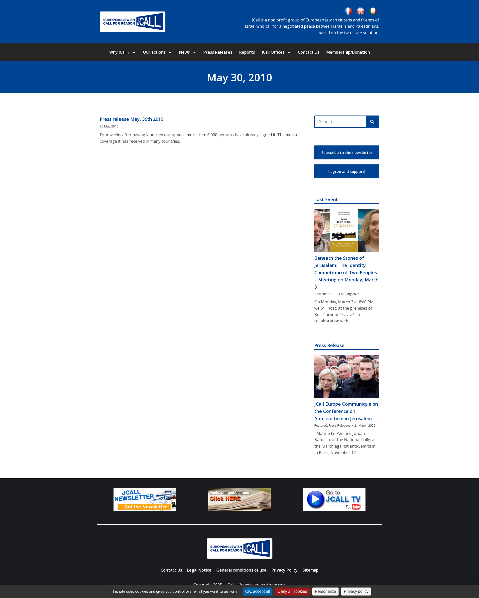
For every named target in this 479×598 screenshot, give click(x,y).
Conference (322, 294)
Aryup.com (276, 585)
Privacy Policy (284, 570)
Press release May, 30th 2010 (131, 119)
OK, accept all (257, 591)
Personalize (325, 591)
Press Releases (217, 52)
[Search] (372, 121)
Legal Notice (199, 570)
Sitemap (311, 570)
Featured (320, 425)
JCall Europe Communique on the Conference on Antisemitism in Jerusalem (346, 411)
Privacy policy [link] (356, 591)
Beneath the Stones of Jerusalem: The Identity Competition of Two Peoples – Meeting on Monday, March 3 (346, 272)
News (184, 52)
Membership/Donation (348, 52)
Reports (247, 52)
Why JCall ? (119, 52)
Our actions (154, 52)
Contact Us (308, 52)
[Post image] (346, 230)
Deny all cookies (292, 591)
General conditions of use (241, 570)
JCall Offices (273, 52)
